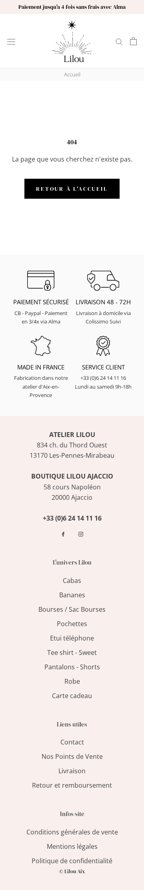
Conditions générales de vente (72, 832)
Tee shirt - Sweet (72, 652)
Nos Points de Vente (72, 756)
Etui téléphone (72, 638)
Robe (72, 681)
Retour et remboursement (72, 785)
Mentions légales (72, 846)
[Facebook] (63, 534)
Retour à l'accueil (72, 189)
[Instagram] (80, 534)
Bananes (72, 595)
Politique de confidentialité (72, 860)
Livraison (72, 770)
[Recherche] (119, 41)
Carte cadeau (72, 695)
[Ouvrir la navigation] (11, 41)
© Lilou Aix (72, 871)
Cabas (72, 580)
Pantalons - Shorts (72, 667)
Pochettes (72, 623)
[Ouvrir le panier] (133, 41)
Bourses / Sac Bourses (72, 609)
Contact (72, 742)
